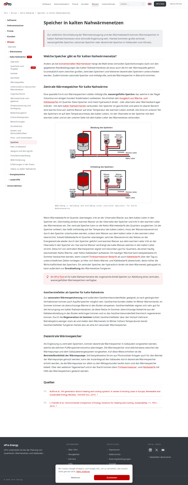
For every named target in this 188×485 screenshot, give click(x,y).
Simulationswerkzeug (20, 155)
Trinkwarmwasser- (127, 367)
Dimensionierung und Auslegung (20, 107)
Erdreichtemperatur (19, 117)
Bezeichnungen (17, 121)
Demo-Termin (176, 4)
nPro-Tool (160, 4)
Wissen (95, 4)
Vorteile (13, 73)
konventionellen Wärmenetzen (75, 63)
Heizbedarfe (149, 367)
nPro (6, 13)
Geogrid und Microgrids (21, 151)
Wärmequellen (17, 82)
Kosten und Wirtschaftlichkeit (18, 132)
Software (46, 4)
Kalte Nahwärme (27, 13)
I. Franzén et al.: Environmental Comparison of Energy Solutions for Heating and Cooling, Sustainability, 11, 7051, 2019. (103, 404)
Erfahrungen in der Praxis (22, 164)
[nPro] (8, 4)
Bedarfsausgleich (18, 113)
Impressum (114, 449)
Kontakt (112, 463)
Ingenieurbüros (17, 94)
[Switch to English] (149, 4)
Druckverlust (16, 126)
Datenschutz (115, 454)
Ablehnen (75, 477)
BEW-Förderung (17, 160)
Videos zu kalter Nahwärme (23, 169)
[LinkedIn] (150, 450)
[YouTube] (162, 450)
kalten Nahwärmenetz (74, 105)
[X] (156, 450)
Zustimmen (112, 477)
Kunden (85, 4)
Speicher (14, 142)
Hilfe (70, 463)
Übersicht (12, 47)
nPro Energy (11, 445)
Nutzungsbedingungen (120, 459)
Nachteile (14, 78)
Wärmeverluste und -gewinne (20, 99)
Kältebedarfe (133, 256)
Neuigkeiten (74, 454)
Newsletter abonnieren (160, 457)
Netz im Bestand (18, 146)
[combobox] (132, 4)
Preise (75, 4)
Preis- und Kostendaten (21, 137)
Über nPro (73, 449)
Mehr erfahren (83, 471)
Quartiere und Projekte (22, 67)
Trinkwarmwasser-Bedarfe (103, 256)
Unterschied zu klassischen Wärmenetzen (23, 88)
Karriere (72, 459)
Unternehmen (108, 4)
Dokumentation (61, 4)
